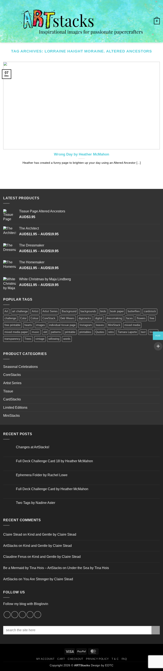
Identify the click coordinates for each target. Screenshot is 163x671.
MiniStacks (11, 415)
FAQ (124, 658)
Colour (34, 318)
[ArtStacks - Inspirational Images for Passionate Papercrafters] (81, 21)
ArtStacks (10, 545)
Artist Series (50, 311)
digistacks (85, 318)
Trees (27, 338)
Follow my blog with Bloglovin (25, 604)
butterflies (134, 311)
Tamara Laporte (127, 332)
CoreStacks (12, 375)
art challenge (20, 311)
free (152, 318)
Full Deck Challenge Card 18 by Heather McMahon (54, 461)
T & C (115, 658)
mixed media (132, 325)
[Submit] (156, 630)
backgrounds (88, 311)
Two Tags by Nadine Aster (35, 503)
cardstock (150, 311)
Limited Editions (15, 407)
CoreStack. (49, 318)
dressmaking (114, 318)
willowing (53, 338)
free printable (12, 325)
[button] (5, 21)
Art (6, 311)
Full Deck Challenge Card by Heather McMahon (52, 489)
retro (111, 332)
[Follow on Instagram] (14, 614)
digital (98, 318)
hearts (28, 325)
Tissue (8, 391)
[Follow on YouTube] (37, 614)
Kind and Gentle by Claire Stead (52, 534)
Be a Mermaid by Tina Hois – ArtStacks (32, 568)
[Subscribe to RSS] (30, 614)
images (40, 325)
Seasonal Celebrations (20, 366)
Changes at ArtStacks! (32, 447)
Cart (61, 658)
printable (70, 332)
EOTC (109, 665)
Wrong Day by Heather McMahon (81, 154)
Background (69, 311)
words (66, 338)
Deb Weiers (67, 318)
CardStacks (12, 399)
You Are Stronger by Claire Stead (48, 579)
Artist (35, 311)
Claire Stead (12, 534)
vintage (39, 338)
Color (23, 318)
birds (103, 311)
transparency (12, 338)
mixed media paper (16, 332)
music (35, 332)
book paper (117, 311)
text (143, 332)
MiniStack (114, 325)
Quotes (99, 332)
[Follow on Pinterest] (22, 614)
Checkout (75, 658)
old (45, 332)
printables (85, 332)
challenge (10, 318)
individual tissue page (62, 325)
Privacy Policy (97, 658)
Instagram (86, 325)
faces (129, 318)
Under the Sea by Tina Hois (88, 568)
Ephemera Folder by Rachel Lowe (41, 475)
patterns (56, 332)
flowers (141, 318)
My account (45, 658)
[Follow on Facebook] (7, 614)
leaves (100, 325)
